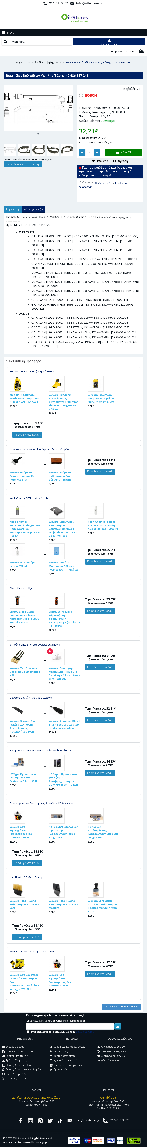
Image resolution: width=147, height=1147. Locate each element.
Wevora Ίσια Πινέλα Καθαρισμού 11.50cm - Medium (63, 904)
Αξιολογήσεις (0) (33, 209)
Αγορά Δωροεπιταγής (66, 1060)
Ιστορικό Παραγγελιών (113, 1051)
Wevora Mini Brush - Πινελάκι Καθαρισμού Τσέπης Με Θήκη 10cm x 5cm (103, 906)
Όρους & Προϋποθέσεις (20, 1065)
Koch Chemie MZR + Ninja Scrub (29, 498)
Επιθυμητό (102, 161)
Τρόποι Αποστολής (17, 1056)
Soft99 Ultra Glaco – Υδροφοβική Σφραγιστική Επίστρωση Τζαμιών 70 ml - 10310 (64, 618)
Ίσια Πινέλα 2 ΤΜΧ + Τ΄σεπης (26, 877)
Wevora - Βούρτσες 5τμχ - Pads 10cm (32, 951)
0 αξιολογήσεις (104, 183)
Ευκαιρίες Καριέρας (16, 1078)
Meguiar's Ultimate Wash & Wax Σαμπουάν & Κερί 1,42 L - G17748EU (25, 398)
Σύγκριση (122, 161)
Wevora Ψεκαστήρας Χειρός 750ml (23, 564)
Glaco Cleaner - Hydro (22, 588)
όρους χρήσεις (85, 1031)
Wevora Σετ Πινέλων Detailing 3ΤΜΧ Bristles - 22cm (25, 671)
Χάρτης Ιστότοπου (64, 1056)
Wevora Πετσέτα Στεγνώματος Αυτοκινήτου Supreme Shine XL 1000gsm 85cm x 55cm (64, 402)
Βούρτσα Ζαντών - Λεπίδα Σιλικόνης (31, 697)
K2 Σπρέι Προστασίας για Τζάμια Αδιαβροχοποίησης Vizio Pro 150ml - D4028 (63, 779)
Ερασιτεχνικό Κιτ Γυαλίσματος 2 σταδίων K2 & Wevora (42, 803)
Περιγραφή (12, 209)
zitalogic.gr (41, 1142)
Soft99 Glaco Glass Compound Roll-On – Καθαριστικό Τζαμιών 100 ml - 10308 (24, 617)
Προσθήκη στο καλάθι (27, 434)
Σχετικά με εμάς (15, 1046)
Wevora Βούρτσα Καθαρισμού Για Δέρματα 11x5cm (60, 476)
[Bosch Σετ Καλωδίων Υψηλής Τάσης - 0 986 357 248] (39, 108)
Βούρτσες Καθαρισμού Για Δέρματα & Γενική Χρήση (40, 449)
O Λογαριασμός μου (113, 1046)
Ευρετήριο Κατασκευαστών (69, 1046)
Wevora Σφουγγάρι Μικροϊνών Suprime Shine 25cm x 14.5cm (101, 398)
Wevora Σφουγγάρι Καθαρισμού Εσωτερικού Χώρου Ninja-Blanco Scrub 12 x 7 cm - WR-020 (64, 528)
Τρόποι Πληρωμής (16, 1060)
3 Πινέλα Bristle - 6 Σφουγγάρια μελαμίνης (35, 644)
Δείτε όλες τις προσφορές (121, 1006)
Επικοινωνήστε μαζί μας (20, 1051)
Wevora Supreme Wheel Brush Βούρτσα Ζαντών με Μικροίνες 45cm (64, 724)
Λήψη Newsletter (110, 1060)
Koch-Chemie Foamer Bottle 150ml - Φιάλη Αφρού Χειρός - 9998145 (103, 525)
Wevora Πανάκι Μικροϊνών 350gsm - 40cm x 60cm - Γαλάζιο (64, 566)
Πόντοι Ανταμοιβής (15, 1074)
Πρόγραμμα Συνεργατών (68, 1065)
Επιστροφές (61, 1051)
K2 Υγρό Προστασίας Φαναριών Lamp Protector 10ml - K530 (23, 777)
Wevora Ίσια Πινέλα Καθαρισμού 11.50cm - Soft (24, 904)
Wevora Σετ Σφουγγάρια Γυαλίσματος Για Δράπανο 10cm (21, 832)
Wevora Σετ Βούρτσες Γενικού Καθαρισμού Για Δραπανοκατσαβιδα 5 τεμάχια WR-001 (24, 982)
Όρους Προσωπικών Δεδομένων (24, 1069)
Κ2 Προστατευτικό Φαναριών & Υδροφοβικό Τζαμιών (41, 750)
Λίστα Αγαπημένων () (113, 1056)
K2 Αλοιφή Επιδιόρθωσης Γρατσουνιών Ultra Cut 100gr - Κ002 (103, 832)
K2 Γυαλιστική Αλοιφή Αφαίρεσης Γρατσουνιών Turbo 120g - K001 (63, 832)
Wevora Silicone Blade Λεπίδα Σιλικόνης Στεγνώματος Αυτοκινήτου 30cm (24, 726)
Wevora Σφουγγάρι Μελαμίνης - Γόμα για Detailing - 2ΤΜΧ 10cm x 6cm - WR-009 (64, 673)
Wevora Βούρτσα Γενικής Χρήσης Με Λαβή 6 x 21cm (22, 476)
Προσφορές (60, 1069)
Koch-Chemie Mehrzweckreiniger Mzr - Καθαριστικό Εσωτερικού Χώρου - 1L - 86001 (25, 528)
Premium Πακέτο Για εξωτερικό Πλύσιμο (33, 371)
